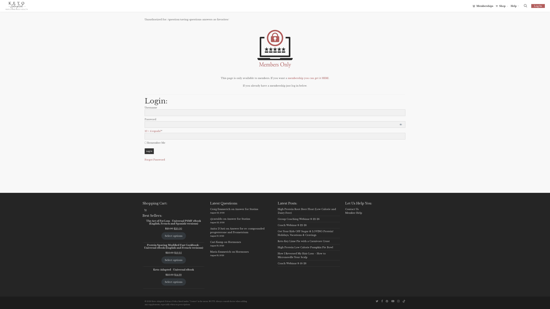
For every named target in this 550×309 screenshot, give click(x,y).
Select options (173, 235)
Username (151, 107)
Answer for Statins (246, 209)
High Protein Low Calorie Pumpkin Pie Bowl (305, 247)
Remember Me (156, 142)
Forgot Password (155, 159)
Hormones (234, 242)
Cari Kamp (216, 242)
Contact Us (352, 209)
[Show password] (400, 124)
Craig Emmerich (220, 209)
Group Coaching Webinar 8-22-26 (299, 219)
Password (150, 119)
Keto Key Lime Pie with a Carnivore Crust (304, 241)
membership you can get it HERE (308, 78)
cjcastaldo (216, 218)
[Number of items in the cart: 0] (145, 210)
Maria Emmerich (220, 251)
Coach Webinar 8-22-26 (292, 225)
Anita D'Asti (217, 228)
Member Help (353, 212)
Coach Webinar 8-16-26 (292, 263)
